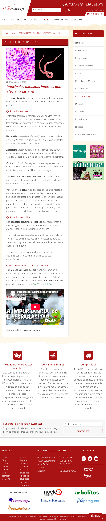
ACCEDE (88, 10)
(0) (96, 13)
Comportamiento (85, 65)
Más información (60, 519)
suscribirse (83, 431)
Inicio (5, 19)
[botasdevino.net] (19, 508)
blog (46, 19)
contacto (76, 19)
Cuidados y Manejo (86, 81)
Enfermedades (84, 96)
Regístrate (24, 460)
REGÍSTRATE (98, 10)
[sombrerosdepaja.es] (19, 500)
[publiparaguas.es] (87, 500)
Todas (81, 42)
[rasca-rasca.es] (53, 500)
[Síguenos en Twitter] (90, 460)
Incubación (82, 119)
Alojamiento (82, 58)
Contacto (6, 478)
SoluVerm (38, 284)
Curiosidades (83, 88)
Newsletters (7, 463)
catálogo (35, 19)
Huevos (80, 111)
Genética (81, 104)
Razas (80, 127)
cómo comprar (60, 19)
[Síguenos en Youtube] (96, 460)
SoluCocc (49, 284)
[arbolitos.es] (87, 492)
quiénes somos (19, 19)
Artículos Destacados (87, 134)
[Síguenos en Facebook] (84, 460)
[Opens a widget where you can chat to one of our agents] (95, 516)
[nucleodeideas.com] (53, 492)
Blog (13, 33)
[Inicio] (13, 6)
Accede (23, 457)
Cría (79, 73)
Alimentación (83, 50)
